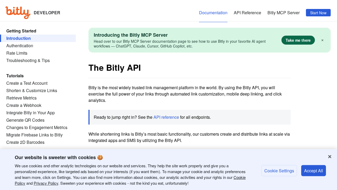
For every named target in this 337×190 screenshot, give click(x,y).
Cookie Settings (279, 170)
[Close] (329, 157)
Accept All (313, 170)
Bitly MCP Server (283, 13)
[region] (168, 169)
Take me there (298, 40)
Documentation (213, 13)
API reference (166, 117)
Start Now (318, 12)
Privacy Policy (46, 183)
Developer (47, 12)
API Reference (247, 13)
